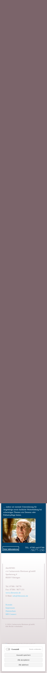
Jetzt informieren (10, 549)
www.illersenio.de (13, 593)
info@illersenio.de (20, 596)
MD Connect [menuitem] (11, 614)
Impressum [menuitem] (10, 608)
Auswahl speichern (23, 655)
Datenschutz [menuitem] (11, 611)
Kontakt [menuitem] (9, 605)
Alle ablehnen (24, 665)
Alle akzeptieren (23, 660)
